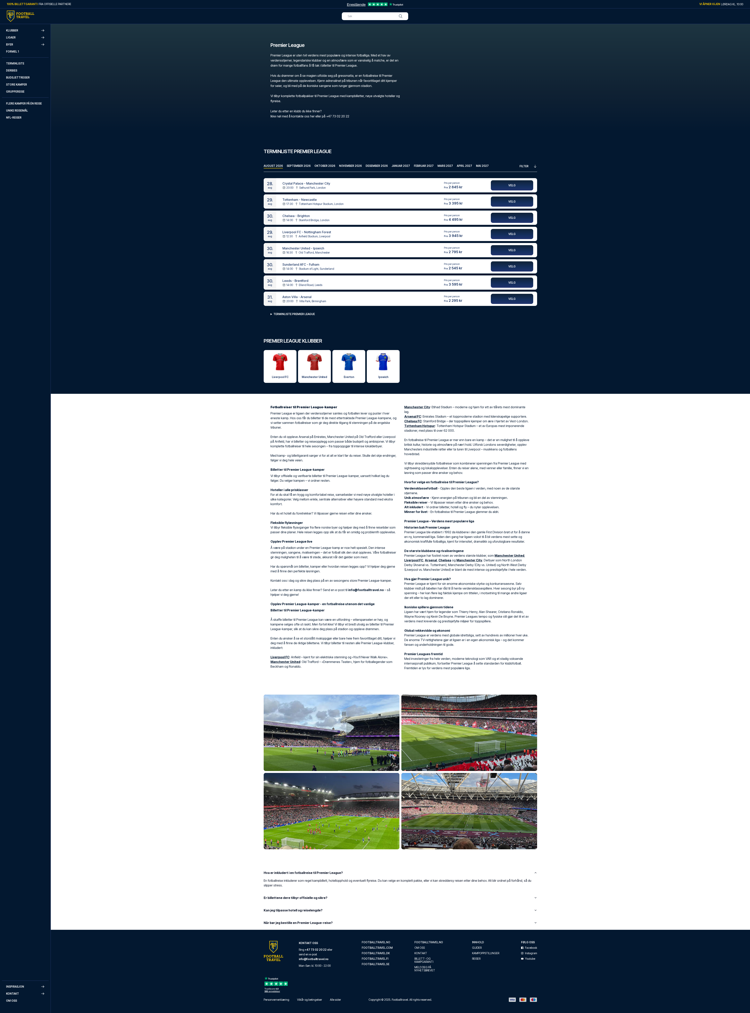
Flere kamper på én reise (24, 103)
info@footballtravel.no (314, 959)
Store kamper (16, 84)
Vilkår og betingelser (309, 999)
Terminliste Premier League (294, 314)
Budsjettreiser (18, 77)
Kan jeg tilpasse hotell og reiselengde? (293, 910)
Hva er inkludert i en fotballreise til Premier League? (303, 873)
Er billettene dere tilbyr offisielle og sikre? (295, 898)
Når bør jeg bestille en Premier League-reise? (298, 923)
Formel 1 (12, 51)
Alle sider (335, 999)
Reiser (476, 958)
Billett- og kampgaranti (423, 960)
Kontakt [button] (12, 993)
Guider (477, 947)
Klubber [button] (12, 30)
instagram (531, 953)
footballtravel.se (375, 964)
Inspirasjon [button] (15, 986)
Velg (512, 185)
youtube (530, 958)
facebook (531, 947)
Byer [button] (9, 44)
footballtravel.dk (376, 953)
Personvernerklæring (276, 999)
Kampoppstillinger (485, 953)
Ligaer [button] (11, 37)
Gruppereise (15, 91)
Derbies (11, 70)
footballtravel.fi (375, 958)
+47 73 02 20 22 (316, 949)
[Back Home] (20, 16)
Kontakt (420, 953)
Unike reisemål (17, 110)
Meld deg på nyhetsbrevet (424, 969)
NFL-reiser (13, 117)
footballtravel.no (376, 942)
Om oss (11, 1000)
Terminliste (15, 63)
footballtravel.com (377, 947)
